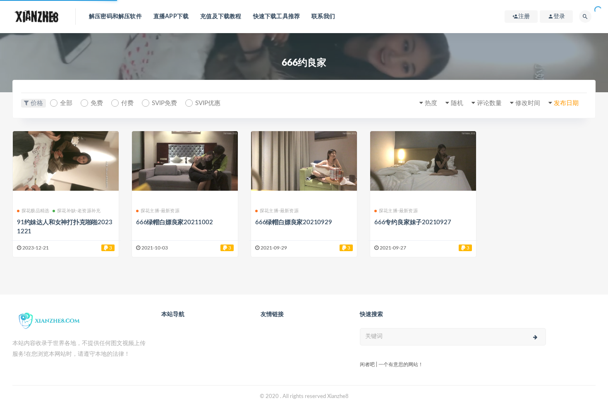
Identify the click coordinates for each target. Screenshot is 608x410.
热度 (431, 103)
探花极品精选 (35, 211)
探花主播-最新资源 (160, 211)
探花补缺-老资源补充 (79, 211)
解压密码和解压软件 (115, 16)
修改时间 (527, 103)
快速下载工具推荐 (276, 16)
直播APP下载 (171, 16)
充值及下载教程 (220, 16)
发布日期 (566, 103)
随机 (457, 103)
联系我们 (323, 16)
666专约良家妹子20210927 (412, 222)
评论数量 (489, 103)
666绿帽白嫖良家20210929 (293, 222)
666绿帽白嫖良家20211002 (174, 222)
